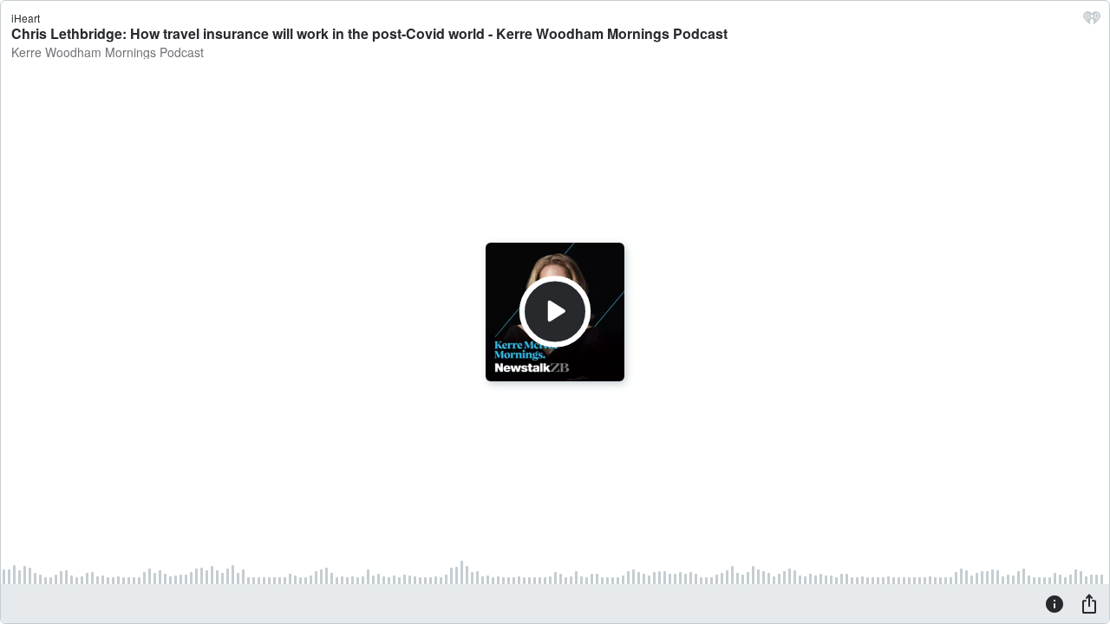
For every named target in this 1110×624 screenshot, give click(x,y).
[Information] (1054, 603)
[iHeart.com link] (1091, 22)
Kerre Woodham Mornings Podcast (107, 52)
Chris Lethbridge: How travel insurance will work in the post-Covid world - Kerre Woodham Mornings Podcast (369, 33)
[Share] (1089, 603)
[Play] (555, 312)
